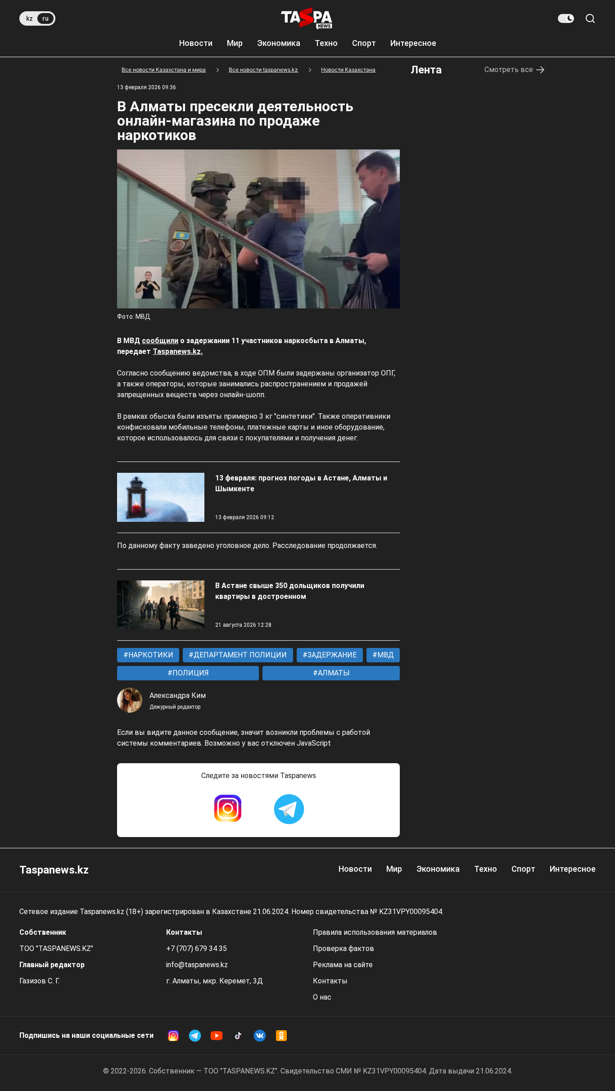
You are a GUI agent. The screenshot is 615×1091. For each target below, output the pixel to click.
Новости (196, 43)
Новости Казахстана (348, 69)
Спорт (364, 43)
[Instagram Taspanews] (228, 809)
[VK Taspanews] (260, 1035)
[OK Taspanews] (281, 1035)
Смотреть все (508, 69)
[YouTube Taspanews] (216, 1035)
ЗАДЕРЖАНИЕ (331, 655)
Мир (235, 43)
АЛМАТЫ (333, 673)
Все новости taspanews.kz (263, 69)
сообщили (160, 340)
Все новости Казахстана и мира (164, 69)
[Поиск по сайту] (590, 18)
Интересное (413, 43)
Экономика (278, 43)
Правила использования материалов (375, 932)
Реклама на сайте (343, 964)
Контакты (330, 981)
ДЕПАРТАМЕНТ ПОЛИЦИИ (239, 655)
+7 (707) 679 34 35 (196, 948)
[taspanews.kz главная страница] (306, 18)
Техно (326, 43)
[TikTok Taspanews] (238, 1035)
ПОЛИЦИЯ (190, 673)
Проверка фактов (343, 948)
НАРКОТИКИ (150, 655)
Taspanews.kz (54, 870)
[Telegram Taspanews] (289, 809)
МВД (384, 655)
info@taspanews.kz (197, 964)
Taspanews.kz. (178, 351)
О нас (322, 997)
